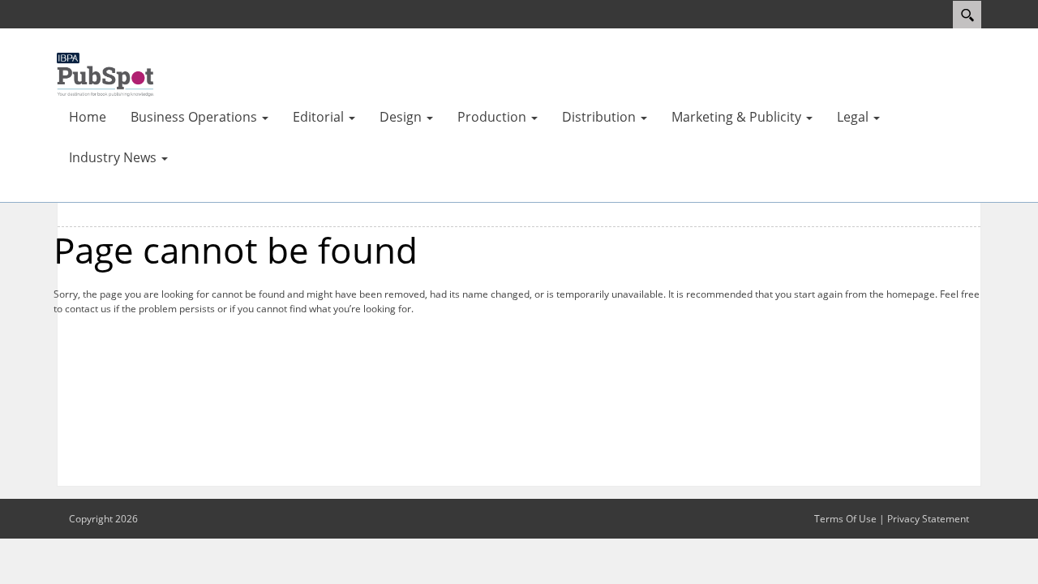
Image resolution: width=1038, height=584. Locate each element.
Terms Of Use (845, 519)
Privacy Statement (928, 519)
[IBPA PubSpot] (105, 73)
